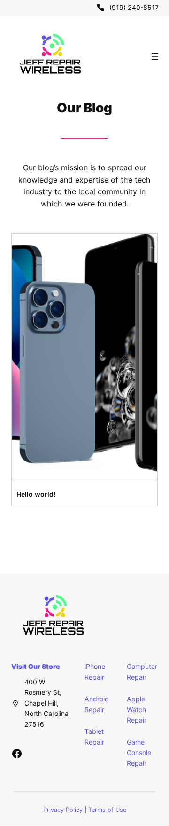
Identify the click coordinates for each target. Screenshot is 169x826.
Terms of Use (107, 809)
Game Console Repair (139, 752)
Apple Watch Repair (136, 709)
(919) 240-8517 (134, 7)
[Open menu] (155, 56)
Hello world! (35, 494)
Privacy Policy (63, 809)
